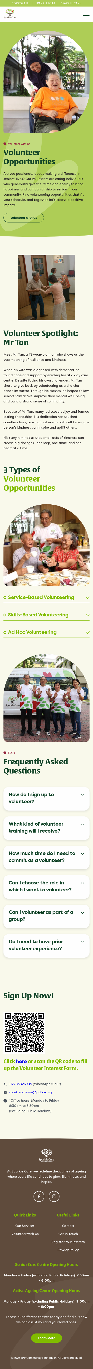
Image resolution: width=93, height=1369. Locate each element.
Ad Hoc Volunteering (32, 632)
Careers (68, 1226)
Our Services (25, 1226)
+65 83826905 (20, 1084)
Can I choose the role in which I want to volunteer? (40, 886)
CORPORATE (20, 3)
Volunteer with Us (23, 218)
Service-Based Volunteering (41, 597)
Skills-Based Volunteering (38, 614)
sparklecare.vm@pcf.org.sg (30, 1092)
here (22, 1061)
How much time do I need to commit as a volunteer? (42, 856)
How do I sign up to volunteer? (31, 798)
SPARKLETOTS (45, 3)
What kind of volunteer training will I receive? (36, 827)
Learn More (46, 1338)
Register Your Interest (68, 1242)
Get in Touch (68, 1234)
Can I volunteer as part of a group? (41, 915)
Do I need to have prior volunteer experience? (36, 945)
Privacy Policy (68, 1250)
